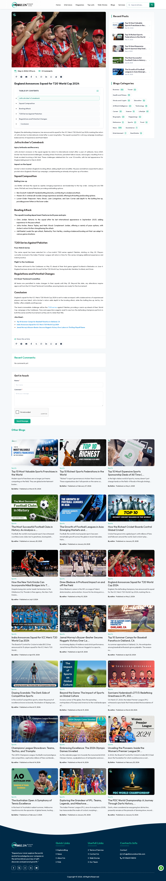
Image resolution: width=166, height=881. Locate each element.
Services (121, 5)
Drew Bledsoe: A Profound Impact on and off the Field (82, 584)
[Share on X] (36, 77)
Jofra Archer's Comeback (29, 98)
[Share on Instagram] (41, 77)
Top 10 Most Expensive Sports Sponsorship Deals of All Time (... (126, 473)
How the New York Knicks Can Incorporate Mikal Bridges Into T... (30, 584)
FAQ (59, 862)
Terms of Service (96, 850)
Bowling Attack (25, 108)
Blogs (113, 5)
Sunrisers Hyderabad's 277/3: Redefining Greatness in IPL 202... (130, 694)
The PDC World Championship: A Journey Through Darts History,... (130, 802)
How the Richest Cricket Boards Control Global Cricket (130, 528)
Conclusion (25, 124)
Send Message (22, 421)
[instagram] (25, 868)
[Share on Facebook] (31, 77)
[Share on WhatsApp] (51, 77)
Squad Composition (27, 103)
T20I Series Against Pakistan (30, 114)
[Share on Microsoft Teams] (61, 77)
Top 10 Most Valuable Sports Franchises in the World (34, 473)
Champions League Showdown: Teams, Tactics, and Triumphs (33, 749)
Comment (18, 389)
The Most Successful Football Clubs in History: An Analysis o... (32, 528)
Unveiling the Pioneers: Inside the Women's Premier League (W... (126, 749)
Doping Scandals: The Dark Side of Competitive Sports (31, 694)
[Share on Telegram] (21, 77)
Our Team (94, 862)
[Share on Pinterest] (16, 77)
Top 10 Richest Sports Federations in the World (82, 473)
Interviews (68, 5)
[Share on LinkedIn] (46, 77)
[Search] (151, 5)
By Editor (15, 489)
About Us (61, 858)
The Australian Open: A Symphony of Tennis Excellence (32, 802)
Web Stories (102, 5)
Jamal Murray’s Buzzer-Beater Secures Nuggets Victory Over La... (81, 639)
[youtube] (37, 868)
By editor (15, 541)
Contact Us (94, 854)
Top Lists (90, 5)
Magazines (80, 5)
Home (58, 5)
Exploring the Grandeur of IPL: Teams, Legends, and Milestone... (81, 802)
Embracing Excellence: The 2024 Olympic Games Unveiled (82, 749)
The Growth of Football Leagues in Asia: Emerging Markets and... (82, 528)
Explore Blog (62, 850)
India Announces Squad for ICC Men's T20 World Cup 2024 (34, 639)
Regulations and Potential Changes (33, 119)
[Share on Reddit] (56, 77)
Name (17, 380)
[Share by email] (26, 77)
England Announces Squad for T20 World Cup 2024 (130, 584)
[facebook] (13, 868)
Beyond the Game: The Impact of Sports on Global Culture (82, 694)
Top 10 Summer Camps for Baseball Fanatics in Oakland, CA (127, 639)
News (59, 854)
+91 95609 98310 (129, 858)
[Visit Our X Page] (19, 868)
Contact (123, 850)
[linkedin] (31, 868)
